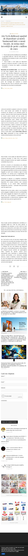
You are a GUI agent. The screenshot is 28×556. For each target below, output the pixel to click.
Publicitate (8, 21)
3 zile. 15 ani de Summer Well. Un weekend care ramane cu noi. (14, 448)
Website (3, 387)
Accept (3, 553)
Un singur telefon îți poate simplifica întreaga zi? (15, 465)
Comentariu (4, 400)
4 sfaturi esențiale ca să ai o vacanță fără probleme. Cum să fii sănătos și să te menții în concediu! (13, 312)
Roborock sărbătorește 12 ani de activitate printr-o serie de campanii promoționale (15, 457)
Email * (3, 382)
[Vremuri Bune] (14, 7)
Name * (3, 376)
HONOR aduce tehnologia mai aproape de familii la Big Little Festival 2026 (16, 429)
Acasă (2, 21)
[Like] (10, 266)
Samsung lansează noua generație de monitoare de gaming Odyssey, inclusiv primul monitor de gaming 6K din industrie (13, 365)
